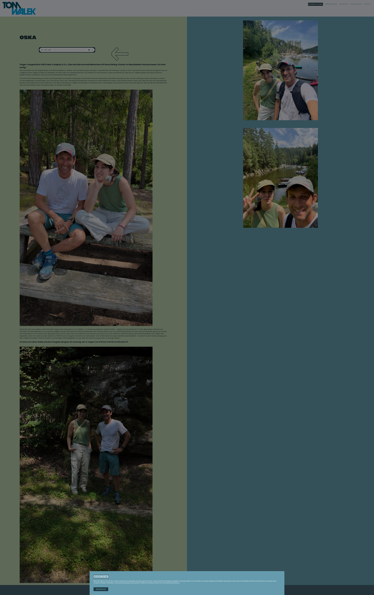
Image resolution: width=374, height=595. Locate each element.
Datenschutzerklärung (172, 583)
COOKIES (101, 577)
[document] (187, 297)
